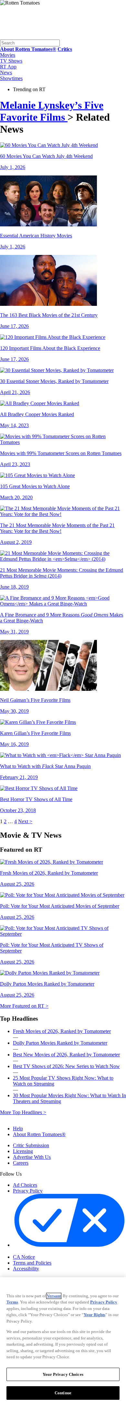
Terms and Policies (32, 1263)
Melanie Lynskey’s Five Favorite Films (51, 111)
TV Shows (11, 61)
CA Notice (24, 1257)
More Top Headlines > (23, 1112)
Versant (54, 1295)
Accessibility (26, 1268)
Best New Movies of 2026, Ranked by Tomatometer (66, 1054)
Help (18, 1128)
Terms (12, 1302)
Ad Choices (25, 1185)
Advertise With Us (32, 1157)
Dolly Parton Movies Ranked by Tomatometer (60, 1043)
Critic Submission (31, 1145)
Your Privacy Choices (40, 1251)
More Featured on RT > (24, 1006)
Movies (7, 55)
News (6, 72)
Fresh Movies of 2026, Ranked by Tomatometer (62, 1031)
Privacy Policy (28, 1191)
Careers (20, 1163)
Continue (63, 1392)
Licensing (23, 1151)
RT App (8, 66)
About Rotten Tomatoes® (39, 1134)
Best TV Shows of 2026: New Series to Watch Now (66, 1066)
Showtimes (11, 78)
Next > (25, 821)
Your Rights (94, 1314)
